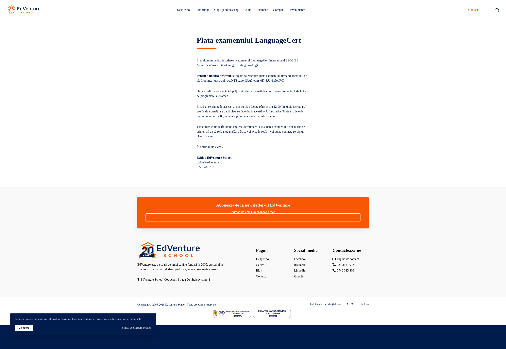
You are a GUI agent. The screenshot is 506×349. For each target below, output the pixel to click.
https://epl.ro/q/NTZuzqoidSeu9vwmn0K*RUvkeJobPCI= (249, 80)
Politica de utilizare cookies (136, 327)
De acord (24, 327)
